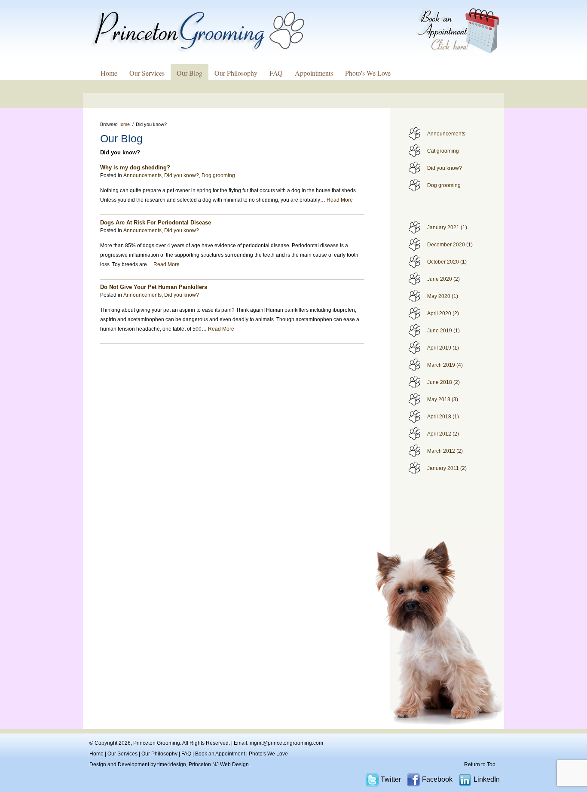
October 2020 (443, 262)
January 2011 (443, 468)
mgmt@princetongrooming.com (286, 743)
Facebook (437, 779)
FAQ (276, 72)
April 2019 (439, 348)
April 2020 (439, 313)
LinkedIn (487, 779)
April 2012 (439, 434)
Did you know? (444, 168)
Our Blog (189, 72)
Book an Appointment (220, 754)
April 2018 (439, 417)
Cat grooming (443, 151)
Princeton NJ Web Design (219, 764)
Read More (340, 200)
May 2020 (438, 296)
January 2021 (443, 227)
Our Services (147, 72)
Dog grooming (444, 185)
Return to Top (479, 764)
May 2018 (438, 399)
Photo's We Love (368, 72)
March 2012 (441, 451)
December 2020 (446, 245)
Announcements (446, 134)
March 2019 (441, 365)
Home (109, 72)
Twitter (391, 779)
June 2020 (439, 279)
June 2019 (439, 331)
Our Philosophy (235, 72)
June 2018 (439, 382)
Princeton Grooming (156, 743)
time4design (171, 764)
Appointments (314, 72)
